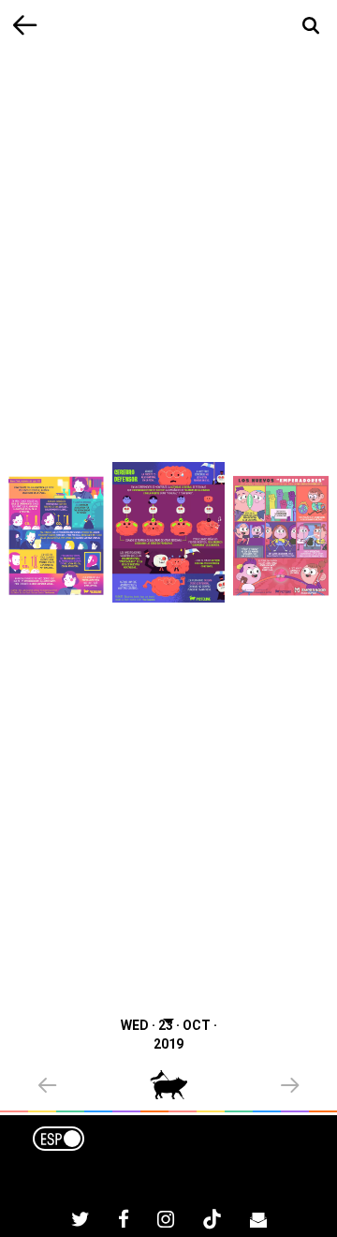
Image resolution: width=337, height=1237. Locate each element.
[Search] (311, 26)
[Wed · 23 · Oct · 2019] (168, 531)
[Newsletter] (258, 1222)
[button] (94, 1087)
